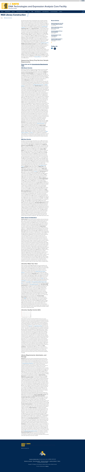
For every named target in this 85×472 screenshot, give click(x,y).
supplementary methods (38, 325)
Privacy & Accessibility (36, 461)
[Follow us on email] (52, 48)
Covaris (42, 278)
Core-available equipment (34, 284)
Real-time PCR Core (38, 56)
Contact (60, 11)
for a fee (35, 171)
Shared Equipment (38, 11)
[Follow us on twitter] (55, 49)
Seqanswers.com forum (44, 42)
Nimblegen (23, 132)
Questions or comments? (28, 461)
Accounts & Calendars (54, 11)
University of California (53, 461)
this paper (30, 325)
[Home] (42, 5)
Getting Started (7, 11)
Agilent (46, 131)
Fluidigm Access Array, (40, 123)
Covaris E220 (23, 280)
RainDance (27, 132)
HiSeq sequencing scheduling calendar (31, 430)
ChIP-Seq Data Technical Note (38, 84)
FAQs (32, 11)
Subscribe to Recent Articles (51, 42)
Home (2, 11)
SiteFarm (47, 466)
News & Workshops (46, 11)
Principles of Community (45, 461)
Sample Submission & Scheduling (27, 363)
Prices (28, 11)
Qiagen (31, 132)
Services (13, 11)
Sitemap (59, 461)
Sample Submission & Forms (21, 11)
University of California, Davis (34, 459)
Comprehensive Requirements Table (34, 65)
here (25, 298)
